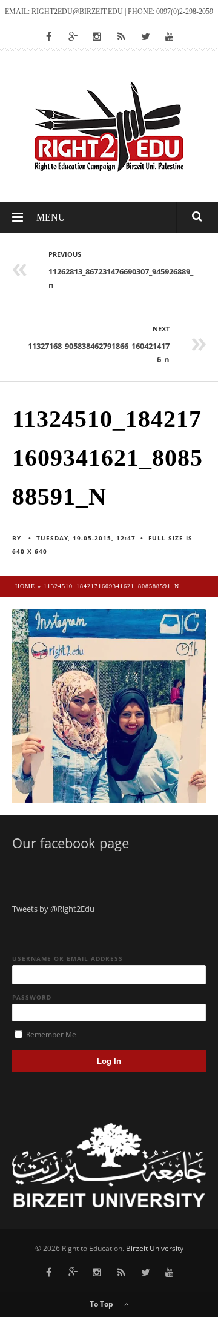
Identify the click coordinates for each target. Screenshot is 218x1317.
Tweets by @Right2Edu (53, 908)
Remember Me (50, 1034)
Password (31, 997)
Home (25, 586)
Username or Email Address (67, 958)
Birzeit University (154, 1248)
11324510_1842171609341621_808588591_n (111, 586)
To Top (102, 1304)
